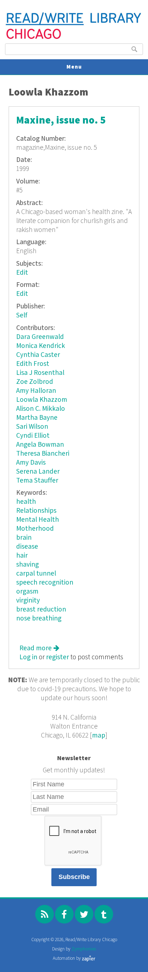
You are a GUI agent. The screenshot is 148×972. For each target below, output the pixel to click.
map (98, 735)
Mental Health (37, 519)
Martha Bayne (36, 417)
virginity (28, 600)
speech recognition (44, 582)
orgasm (27, 591)
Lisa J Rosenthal (40, 372)
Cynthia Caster (38, 354)
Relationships (36, 510)
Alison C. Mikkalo (40, 408)
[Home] (74, 38)
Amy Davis (31, 462)
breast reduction (41, 609)
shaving (27, 564)
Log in (28, 657)
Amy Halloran (36, 390)
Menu (74, 67)
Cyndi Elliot (33, 435)
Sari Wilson (32, 426)
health (26, 501)
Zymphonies (83, 949)
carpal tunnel (36, 573)
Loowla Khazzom (41, 399)
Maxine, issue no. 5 (61, 120)
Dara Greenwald (40, 336)
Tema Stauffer (37, 480)
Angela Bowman (40, 444)
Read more (39, 648)
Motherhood (35, 528)
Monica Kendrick (40, 345)
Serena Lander (38, 471)
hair (22, 555)
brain (24, 537)
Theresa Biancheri (42, 453)
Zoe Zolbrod (34, 381)
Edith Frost (32, 363)
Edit (22, 272)
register (57, 657)
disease (27, 546)
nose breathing (38, 618)
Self (21, 315)
